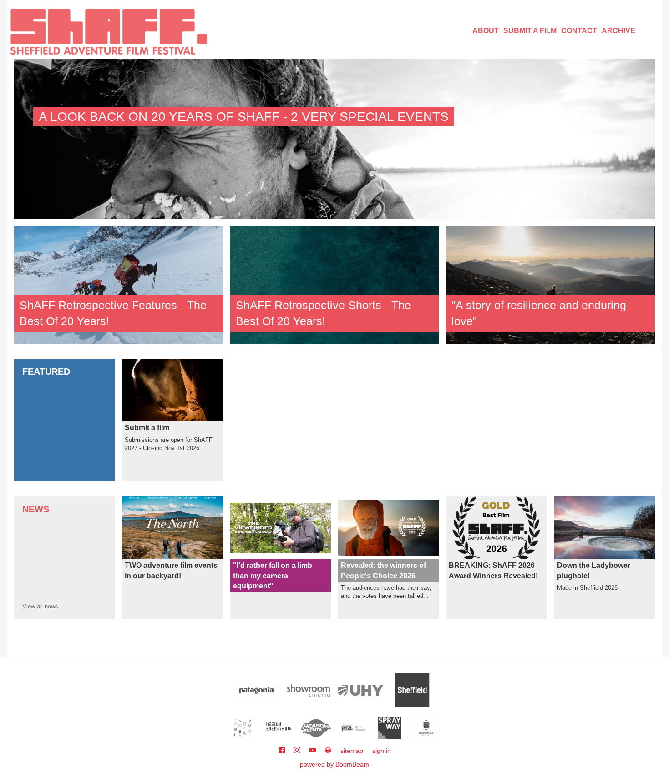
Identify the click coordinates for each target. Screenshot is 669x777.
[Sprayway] (390, 728)
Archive (618, 31)
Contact (579, 31)
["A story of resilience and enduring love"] (550, 284)
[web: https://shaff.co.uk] (328, 750)
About (485, 31)
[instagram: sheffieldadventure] (298, 750)
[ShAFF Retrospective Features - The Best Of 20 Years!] (118, 284)
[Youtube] (313, 750)
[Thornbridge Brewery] (426, 728)
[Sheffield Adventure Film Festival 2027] (108, 32)
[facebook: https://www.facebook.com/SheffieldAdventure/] (283, 750)
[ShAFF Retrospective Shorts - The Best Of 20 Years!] (334, 284)
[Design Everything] (279, 728)
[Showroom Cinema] (308, 690)
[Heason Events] (316, 728)
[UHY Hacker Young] (360, 690)
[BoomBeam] (243, 728)
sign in (381, 750)
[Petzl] (353, 728)
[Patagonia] (256, 690)
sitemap (351, 750)
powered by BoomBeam (334, 764)
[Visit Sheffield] (412, 690)
